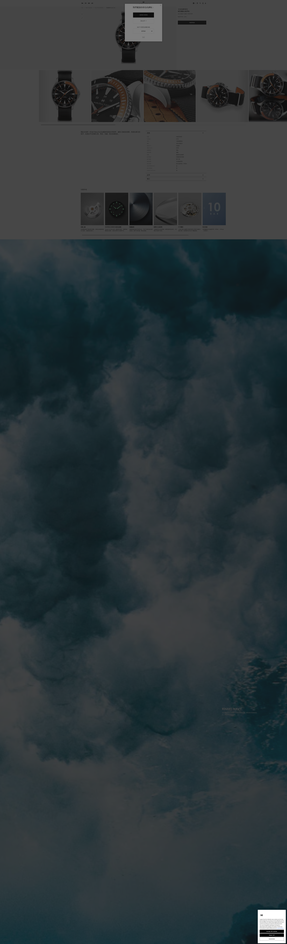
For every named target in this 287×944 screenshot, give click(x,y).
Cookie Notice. (280, 928)
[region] (272, 926)
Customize (272, 939)
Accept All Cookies (271, 931)
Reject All (272, 935)
